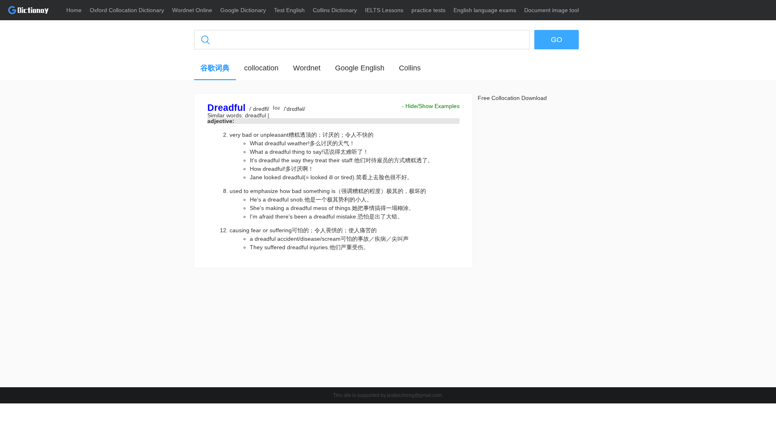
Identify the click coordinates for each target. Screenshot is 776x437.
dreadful (256, 115)
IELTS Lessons (384, 10)
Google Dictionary (243, 10)
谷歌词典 (215, 68)
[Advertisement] (155, 216)
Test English (289, 10)
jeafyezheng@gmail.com (414, 395)
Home (74, 10)
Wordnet (307, 68)
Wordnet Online (192, 10)
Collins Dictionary (335, 10)
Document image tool (551, 10)
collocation (261, 68)
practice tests (428, 10)
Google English (359, 68)
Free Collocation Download (512, 98)
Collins (410, 68)
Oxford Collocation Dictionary (127, 10)
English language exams (484, 10)
